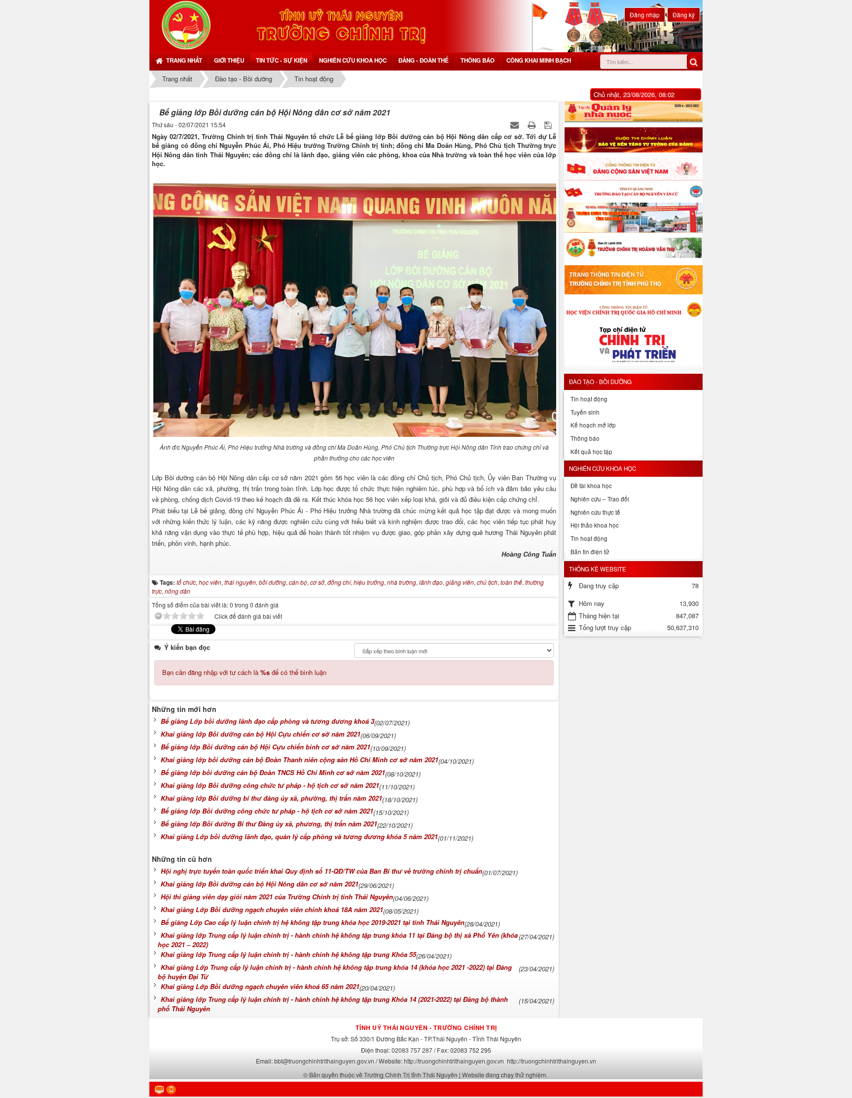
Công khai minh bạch (538, 60)
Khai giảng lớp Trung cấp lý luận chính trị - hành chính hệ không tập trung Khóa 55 (288, 954)
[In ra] (532, 124)
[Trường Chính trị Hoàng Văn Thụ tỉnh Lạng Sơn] (633, 249)
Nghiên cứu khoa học (353, 60)
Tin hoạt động (588, 399)
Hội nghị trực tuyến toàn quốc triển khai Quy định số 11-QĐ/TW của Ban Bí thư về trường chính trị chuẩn (321, 871)
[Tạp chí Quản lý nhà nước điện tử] (633, 112)
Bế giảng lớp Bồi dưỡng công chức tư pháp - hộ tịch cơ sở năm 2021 (267, 810)
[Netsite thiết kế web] (186, 24)
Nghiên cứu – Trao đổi (599, 499)
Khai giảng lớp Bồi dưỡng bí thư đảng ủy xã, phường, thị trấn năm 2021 (271, 798)
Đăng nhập (645, 14)
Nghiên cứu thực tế (595, 512)
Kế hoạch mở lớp (593, 425)
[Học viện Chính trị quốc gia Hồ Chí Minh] (633, 309)
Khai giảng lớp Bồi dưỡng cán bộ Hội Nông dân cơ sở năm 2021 (259, 883)
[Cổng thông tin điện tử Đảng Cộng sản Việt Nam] (633, 169)
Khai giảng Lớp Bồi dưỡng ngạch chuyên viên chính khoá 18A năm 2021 (272, 909)
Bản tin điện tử (589, 552)
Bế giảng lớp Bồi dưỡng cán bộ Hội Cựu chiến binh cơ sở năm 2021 (265, 746)
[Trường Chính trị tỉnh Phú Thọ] (633, 279)
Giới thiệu (229, 60)
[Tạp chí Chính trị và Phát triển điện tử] (633, 346)
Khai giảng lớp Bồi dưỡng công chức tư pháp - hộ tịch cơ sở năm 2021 (270, 785)
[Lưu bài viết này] (549, 124)
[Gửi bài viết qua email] (515, 124)
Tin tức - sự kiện (281, 60)
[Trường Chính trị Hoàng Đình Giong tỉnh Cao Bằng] (633, 218)
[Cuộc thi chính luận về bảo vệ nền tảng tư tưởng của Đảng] (633, 140)
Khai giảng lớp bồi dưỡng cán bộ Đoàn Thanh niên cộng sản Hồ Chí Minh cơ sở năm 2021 (299, 759)
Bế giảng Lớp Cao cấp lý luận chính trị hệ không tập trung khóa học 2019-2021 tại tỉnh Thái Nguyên (312, 922)
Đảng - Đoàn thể (423, 60)
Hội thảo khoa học (594, 525)
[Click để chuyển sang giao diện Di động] (171, 1090)
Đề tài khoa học (591, 486)
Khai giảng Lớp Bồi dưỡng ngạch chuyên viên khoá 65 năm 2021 (260, 986)
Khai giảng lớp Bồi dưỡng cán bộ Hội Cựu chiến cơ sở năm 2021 (260, 734)
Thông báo (478, 60)
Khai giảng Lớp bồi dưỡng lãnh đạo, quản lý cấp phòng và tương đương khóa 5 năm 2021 (299, 836)
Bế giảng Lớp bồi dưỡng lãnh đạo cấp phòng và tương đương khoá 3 (267, 721)
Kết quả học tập (591, 452)
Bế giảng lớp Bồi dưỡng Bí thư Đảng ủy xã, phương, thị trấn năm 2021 (269, 823)
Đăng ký (684, 14)
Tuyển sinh (585, 412)
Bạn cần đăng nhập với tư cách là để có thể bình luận (244, 672)
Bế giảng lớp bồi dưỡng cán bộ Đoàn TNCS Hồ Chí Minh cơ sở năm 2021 (273, 772)
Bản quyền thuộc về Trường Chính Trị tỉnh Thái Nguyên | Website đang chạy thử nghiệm (427, 1074)
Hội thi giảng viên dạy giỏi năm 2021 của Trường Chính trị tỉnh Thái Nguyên (277, 896)
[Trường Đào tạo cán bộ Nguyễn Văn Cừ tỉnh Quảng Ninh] (633, 191)
